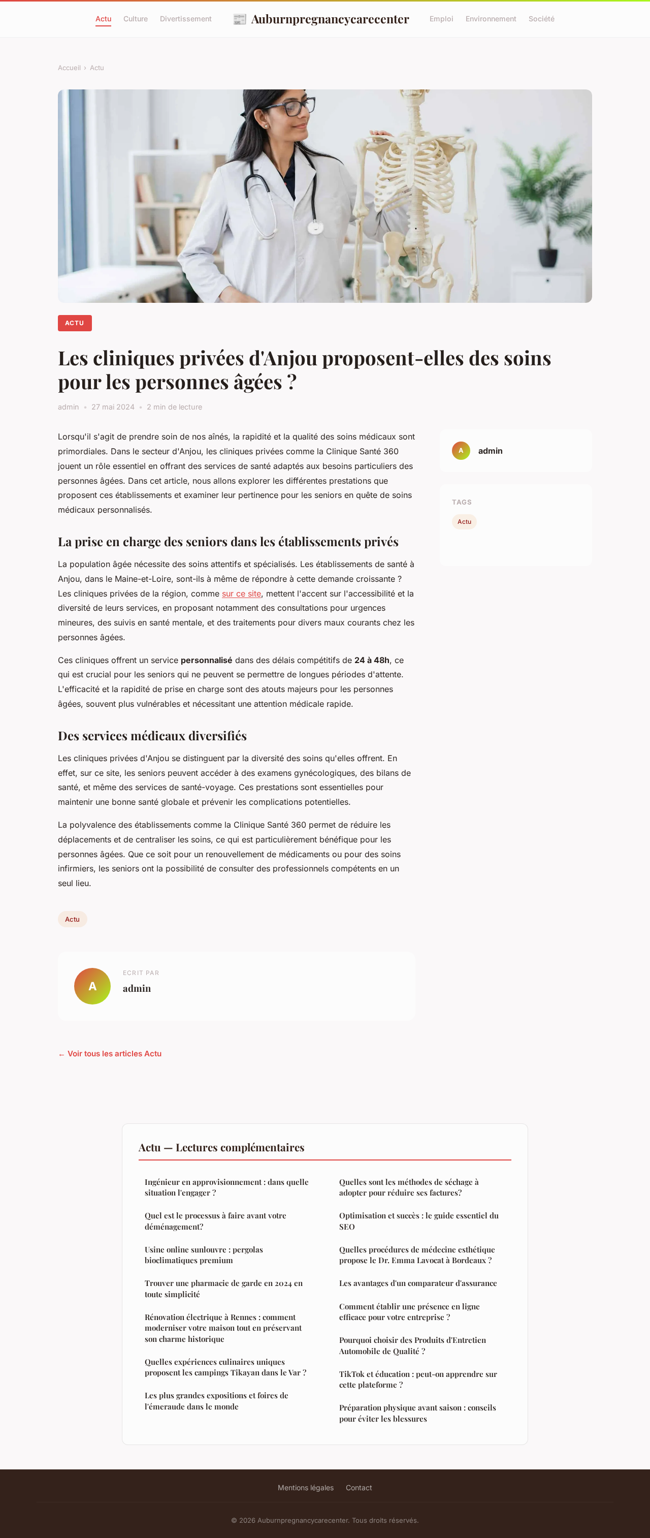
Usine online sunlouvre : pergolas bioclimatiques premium (204, 1254)
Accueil (69, 68)
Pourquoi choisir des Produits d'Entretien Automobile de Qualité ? (412, 1345)
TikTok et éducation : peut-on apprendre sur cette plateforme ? (418, 1379)
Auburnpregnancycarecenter (320, 18)
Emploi (441, 18)
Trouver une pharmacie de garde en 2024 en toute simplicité (224, 1288)
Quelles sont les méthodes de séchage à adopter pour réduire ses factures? (409, 1187)
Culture (135, 18)
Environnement (491, 18)
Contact (359, 1487)
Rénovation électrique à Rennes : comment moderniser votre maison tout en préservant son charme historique (223, 1328)
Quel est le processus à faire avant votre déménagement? (215, 1220)
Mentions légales (306, 1487)
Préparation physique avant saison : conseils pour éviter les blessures (417, 1412)
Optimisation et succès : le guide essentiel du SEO (419, 1220)
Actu (103, 18)
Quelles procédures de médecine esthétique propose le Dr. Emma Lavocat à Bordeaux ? (417, 1254)
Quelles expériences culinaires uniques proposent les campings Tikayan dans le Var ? (225, 1367)
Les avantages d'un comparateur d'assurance (418, 1283)
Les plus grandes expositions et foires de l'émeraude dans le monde (216, 1400)
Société (542, 18)
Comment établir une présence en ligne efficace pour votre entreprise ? (409, 1311)
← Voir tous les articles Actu (109, 1053)
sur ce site (241, 593)
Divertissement (186, 18)
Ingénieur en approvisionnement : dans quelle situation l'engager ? (227, 1187)
